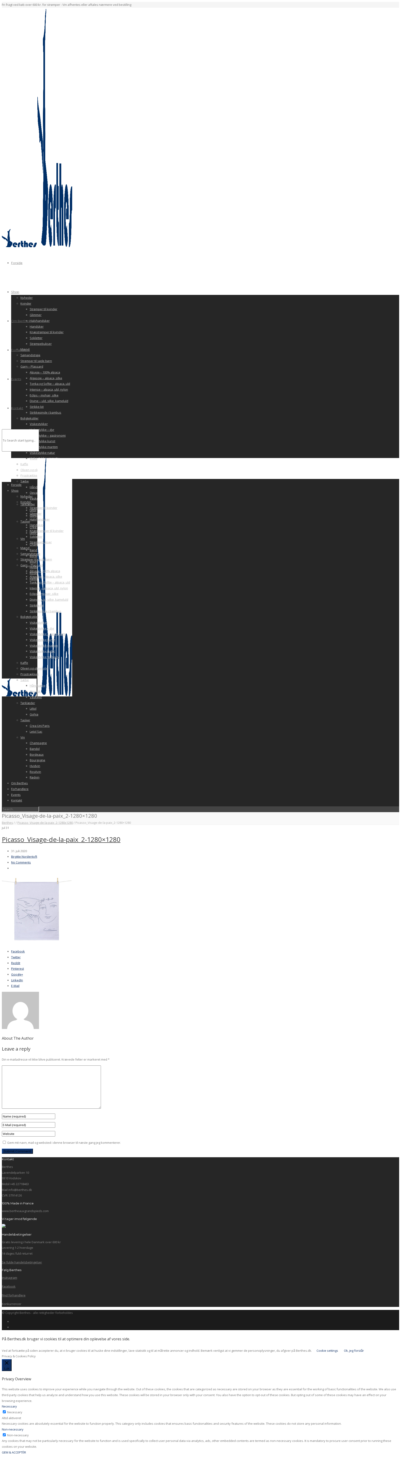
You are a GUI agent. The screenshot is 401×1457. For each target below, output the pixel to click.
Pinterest (17, 968)
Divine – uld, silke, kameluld (49, 401)
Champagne (38, 743)
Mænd (24, 548)
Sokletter (36, 338)
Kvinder (25, 303)
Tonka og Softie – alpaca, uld (50, 384)
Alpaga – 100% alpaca (45, 372)
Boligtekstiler (29, 418)
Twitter (16, 957)
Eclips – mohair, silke (44, 395)
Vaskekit (36, 697)
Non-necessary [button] (12, 1429)
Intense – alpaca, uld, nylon (49, 389)
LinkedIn (17, 980)
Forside (17, 263)
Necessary (14, 1412)
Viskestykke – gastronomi (48, 435)
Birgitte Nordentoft (24, 856)
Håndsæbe (37, 685)
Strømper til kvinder (43, 309)
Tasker (25, 720)
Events (16, 379)
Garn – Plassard (31, 366)
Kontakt (17, 408)
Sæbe (24, 680)
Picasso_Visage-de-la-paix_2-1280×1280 (61, 839)
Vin (22, 737)
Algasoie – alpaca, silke (46, 378)
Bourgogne (37, 760)
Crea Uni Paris (40, 726)
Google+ (17, 974)
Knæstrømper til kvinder (47, 332)
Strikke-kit (37, 407)
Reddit (15, 963)
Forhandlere (20, 350)
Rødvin (34, 777)
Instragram (9, 1278)
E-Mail (15, 986)
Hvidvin (35, 766)
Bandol (35, 749)
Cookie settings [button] (327, 1350)
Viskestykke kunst (42, 441)
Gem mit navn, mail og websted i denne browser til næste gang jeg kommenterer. (64, 1143)
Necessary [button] (9, 1406)
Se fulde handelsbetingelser (22, 1262)
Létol (33, 708)
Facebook (18, 951)
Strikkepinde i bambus (45, 412)
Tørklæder (27, 703)
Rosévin (35, 772)
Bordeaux (37, 754)
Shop (15, 292)
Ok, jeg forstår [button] (354, 1350)
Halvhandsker (40, 321)
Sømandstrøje (30, 355)
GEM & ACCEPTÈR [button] (14, 1452)
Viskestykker (39, 424)
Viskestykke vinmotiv (44, 657)
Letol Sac (36, 731)
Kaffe (24, 663)
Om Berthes (20, 321)
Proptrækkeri (29, 674)
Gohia (34, 714)
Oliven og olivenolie (34, 668)
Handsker (37, 326)
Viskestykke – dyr (42, 430)
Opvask (35, 691)
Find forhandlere (14, 1295)
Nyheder (26, 298)
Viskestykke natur (42, 453)
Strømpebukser (41, 344)
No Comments (21, 862)
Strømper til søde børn (36, 361)
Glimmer (36, 315)
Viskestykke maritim (44, 447)
